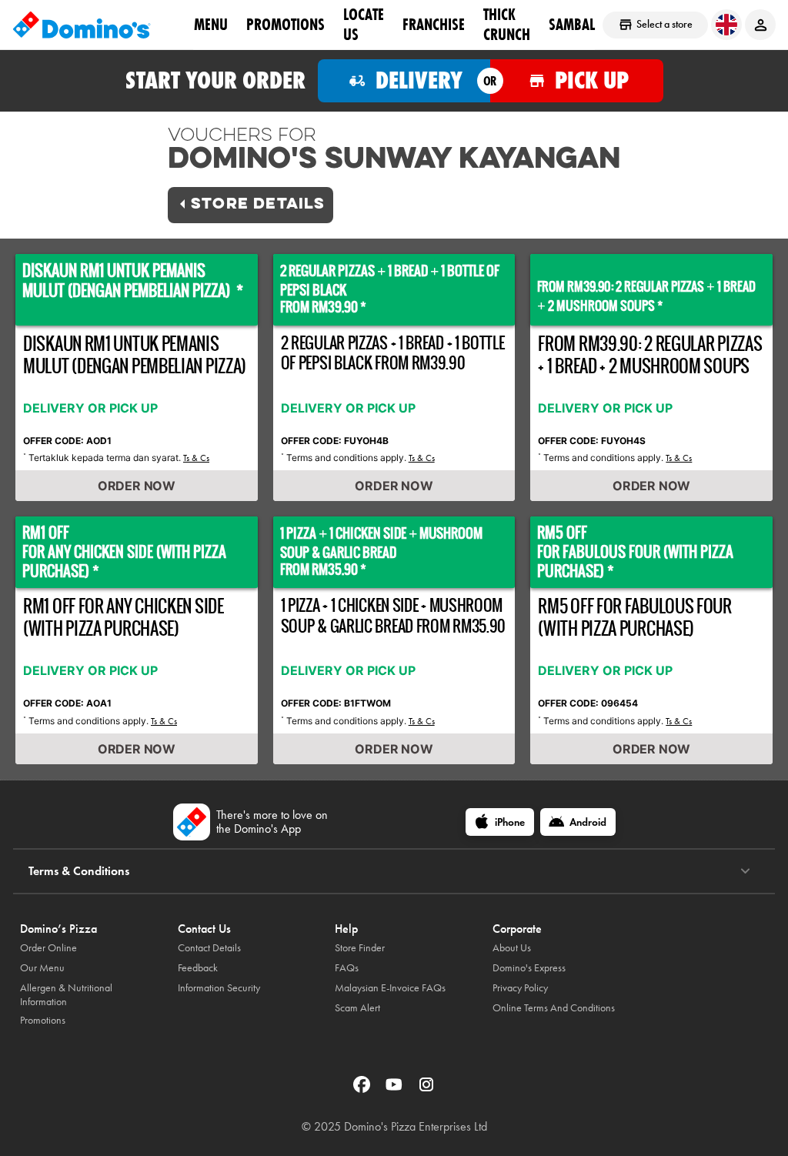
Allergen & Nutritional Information (66, 994)
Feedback (198, 967)
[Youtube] (395, 1089)
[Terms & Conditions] (745, 871)
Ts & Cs (196, 458)
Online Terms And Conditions (553, 1007)
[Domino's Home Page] (81, 24)
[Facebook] (363, 1089)
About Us (511, 947)
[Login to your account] (760, 24)
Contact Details (209, 947)
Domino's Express (529, 967)
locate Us (363, 24)
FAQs (347, 967)
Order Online (48, 947)
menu (211, 24)
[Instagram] (426, 1089)
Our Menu (42, 967)
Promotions (285, 24)
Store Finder (360, 947)
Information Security (219, 987)
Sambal (572, 24)
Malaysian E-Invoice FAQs (390, 987)
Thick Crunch (506, 24)
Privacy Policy (520, 987)
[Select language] (726, 24)
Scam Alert (357, 1007)
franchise (433, 24)
